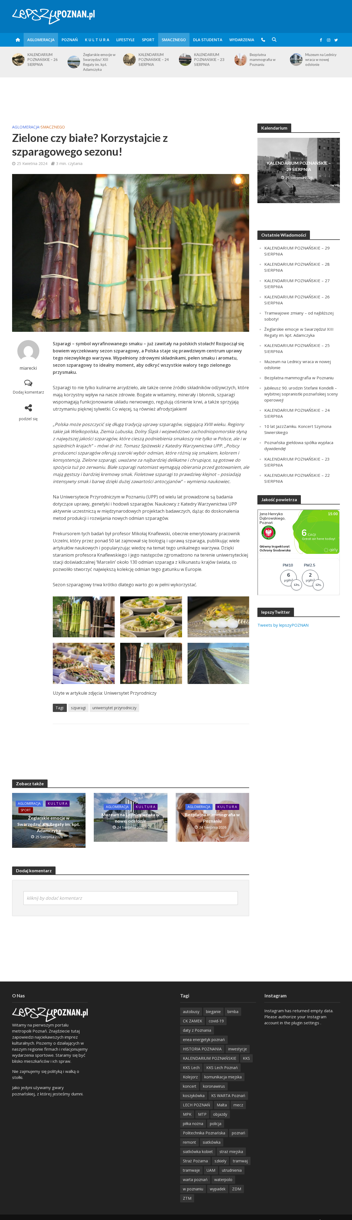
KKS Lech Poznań (222, 1067)
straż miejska (231, 1151)
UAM (211, 1170)
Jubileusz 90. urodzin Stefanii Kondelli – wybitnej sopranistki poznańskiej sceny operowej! (301, 394)
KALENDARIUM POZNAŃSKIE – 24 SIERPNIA (98, 59)
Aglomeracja (40, 39)
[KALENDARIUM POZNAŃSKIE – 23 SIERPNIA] (128, 59)
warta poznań (195, 1179)
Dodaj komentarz (28, 392)
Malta (222, 1104)
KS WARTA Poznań (228, 1095)
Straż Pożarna (195, 1160)
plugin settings (306, 1022)
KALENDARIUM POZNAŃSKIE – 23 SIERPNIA (154, 59)
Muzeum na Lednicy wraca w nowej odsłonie (265, 59)
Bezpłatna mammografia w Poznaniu (207, 59)
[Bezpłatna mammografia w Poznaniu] (184, 59)
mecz (238, 1104)
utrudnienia (232, 1170)
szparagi (78, 707)
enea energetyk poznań (204, 1039)
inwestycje (237, 1048)
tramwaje (191, 1170)
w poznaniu (193, 1188)
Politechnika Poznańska (204, 1132)
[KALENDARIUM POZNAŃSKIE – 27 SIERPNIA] (295, 59)
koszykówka (194, 1095)
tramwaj (240, 1160)
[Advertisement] (176, 95)
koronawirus (214, 1086)
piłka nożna (193, 1123)
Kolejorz (190, 1076)
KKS (246, 1058)
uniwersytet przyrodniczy (114, 707)
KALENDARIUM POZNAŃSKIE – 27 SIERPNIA (320, 59)
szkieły (220, 1160)
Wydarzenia (241, 39)
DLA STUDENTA (207, 39)
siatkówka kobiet (198, 1151)
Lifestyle (125, 39)
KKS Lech (191, 1067)
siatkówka (212, 1142)
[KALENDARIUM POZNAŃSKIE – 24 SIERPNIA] (73, 59)
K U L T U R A (97, 39)
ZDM (236, 1188)
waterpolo (223, 1179)
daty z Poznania (197, 1030)
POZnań (70, 39)
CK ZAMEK (192, 1020)
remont (189, 1142)
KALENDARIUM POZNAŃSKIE (209, 1058)
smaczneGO (174, 39)
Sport (148, 39)
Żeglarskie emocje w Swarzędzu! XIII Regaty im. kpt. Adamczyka (44, 62)
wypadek (218, 1188)
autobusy (191, 1011)
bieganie (213, 1011)
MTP (202, 1114)
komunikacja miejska (223, 1076)
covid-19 (216, 1020)
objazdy (220, 1114)
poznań (238, 1132)
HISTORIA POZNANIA (202, 1048)
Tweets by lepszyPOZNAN (283, 625)
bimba (232, 1011)
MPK (187, 1114)
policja (215, 1123)
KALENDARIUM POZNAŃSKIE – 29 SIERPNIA (299, 166)
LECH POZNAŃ (196, 1104)
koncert (189, 1086)
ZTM (187, 1198)
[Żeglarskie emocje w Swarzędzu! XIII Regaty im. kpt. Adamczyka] (17, 62)
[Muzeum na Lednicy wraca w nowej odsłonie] (239, 59)
